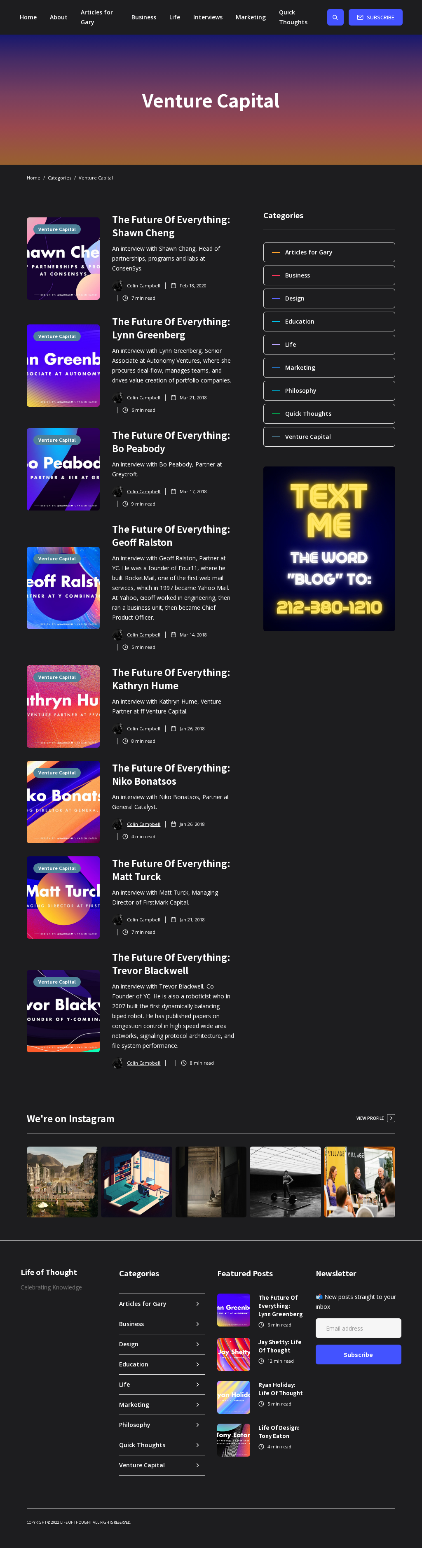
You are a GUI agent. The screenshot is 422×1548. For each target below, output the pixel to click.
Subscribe (380, 17)
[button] (208, 17)
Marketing (251, 17)
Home (28, 17)
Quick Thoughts (293, 17)
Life (174, 17)
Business (143, 17)
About (59, 17)
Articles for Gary (97, 17)
